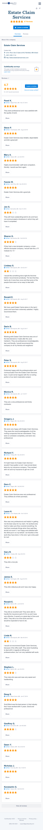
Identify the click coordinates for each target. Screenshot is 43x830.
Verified (7, 102)
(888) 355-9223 (13, 824)
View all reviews (21, 806)
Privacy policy (32, 818)
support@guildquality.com (27, 824)
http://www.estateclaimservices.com (17, 57)
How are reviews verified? (31, 90)
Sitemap (21, 820)
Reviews (25, 34)
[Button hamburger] (39, 4)
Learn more (7, 72)
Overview (18, 34)
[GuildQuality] (9, 3)
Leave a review (22, 27)
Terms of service (22, 818)
